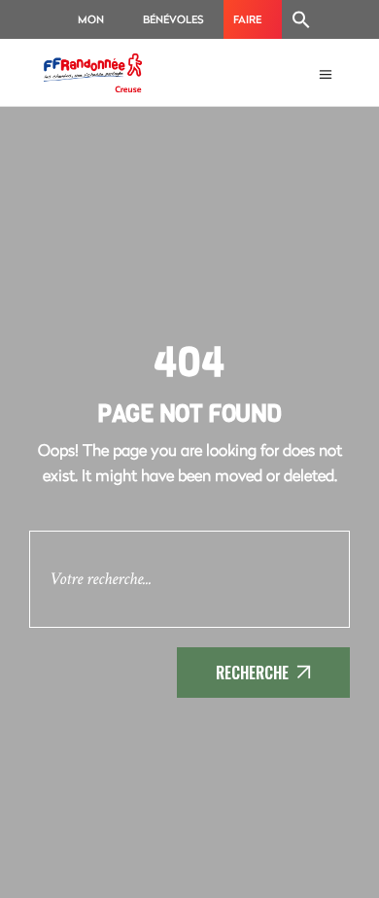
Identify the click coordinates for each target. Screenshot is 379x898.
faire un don (247, 25)
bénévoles (173, 19)
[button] (301, 19)
